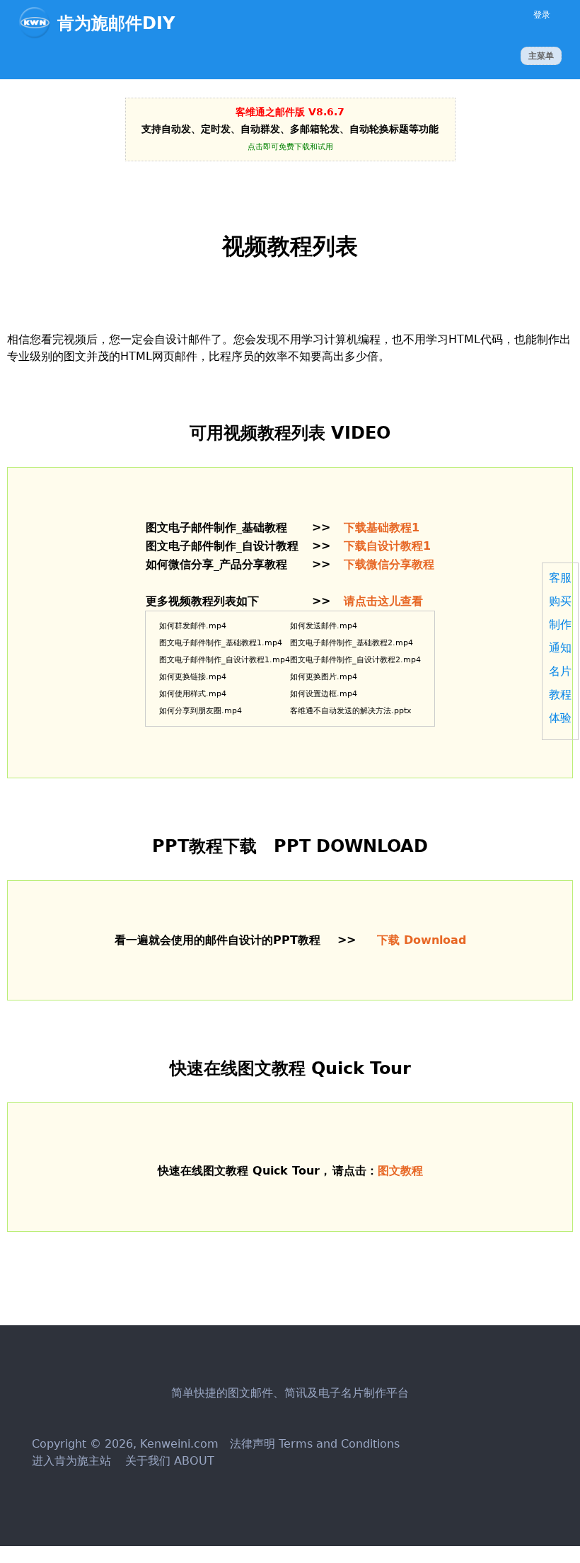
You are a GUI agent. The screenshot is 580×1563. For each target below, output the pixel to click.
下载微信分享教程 (389, 564)
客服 (560, 577)
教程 (560, 694)
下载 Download (421, 940)
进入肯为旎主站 (71, 1460)
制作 (560, 624)
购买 (560, 601)
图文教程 (400, 1170)
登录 (541, 15)
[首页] (37, 22)
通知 (560, 647)
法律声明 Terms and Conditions (315, 1443)
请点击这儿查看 (383, 601)
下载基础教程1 (381, 527)
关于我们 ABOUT (168, 1460)
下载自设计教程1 (387, 546)
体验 (560, 718)
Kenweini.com (179, 1443)
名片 (560, 671)
